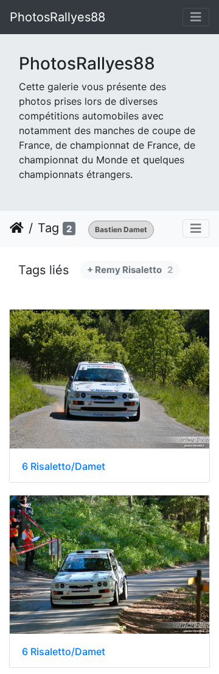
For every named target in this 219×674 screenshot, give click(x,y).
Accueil (17, 228)
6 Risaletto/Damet (63, 466)
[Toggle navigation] (195, 17)
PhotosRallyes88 (57, 17)
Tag (48, 228)
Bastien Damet (121, 229)
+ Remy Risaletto (130, 269)
